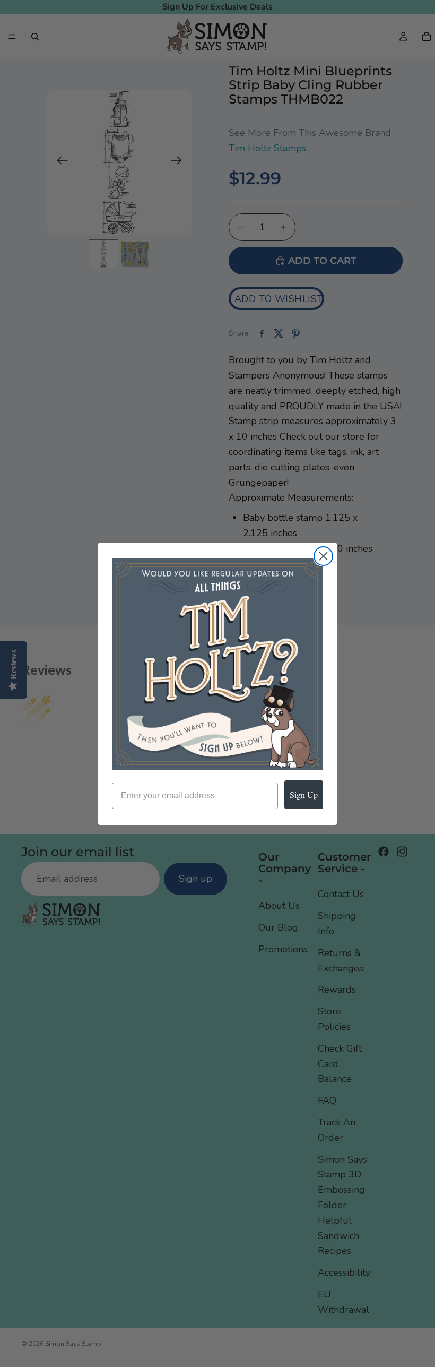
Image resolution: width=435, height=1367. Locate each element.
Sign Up (304, 794)
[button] (217, 664)
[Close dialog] (323, 556)
